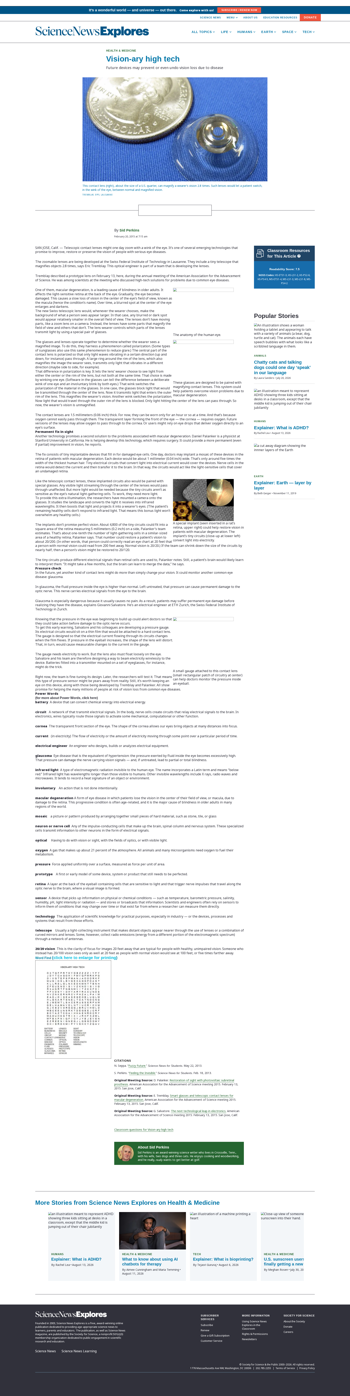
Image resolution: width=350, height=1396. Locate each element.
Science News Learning (79, 1351)
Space (288, 32)
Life (224, 32)
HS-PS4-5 (263, 279)
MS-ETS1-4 (275, 279)
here (93, 698)
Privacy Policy (307, 1368)
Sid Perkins (129, 230)
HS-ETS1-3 (281, 275)
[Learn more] (299, 256)
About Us (250, 17)
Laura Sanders (265, 378)
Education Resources (280, 17)
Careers (288, 1332)
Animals (260, 355)
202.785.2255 (263, 1368)
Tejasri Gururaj (207, 1265)
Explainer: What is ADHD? (281, 427)
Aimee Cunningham (139, 1270)
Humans (244, 32)
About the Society (294, 1321)
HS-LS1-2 (293, 275)
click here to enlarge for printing (84, 957)
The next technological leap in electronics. (198, 1111)
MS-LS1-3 (288, 279)
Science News (210, 17)
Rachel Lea (263, 433)
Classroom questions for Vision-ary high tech (143, 1129)
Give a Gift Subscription (215, 1335)
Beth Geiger (264, 493)
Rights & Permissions (255, 1334)
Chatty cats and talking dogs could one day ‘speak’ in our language (282, 367)
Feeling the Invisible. (142, 1073)
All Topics (202, 32)
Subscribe (207, 1325)
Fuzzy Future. (137, 1066)
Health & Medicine (121, 50)
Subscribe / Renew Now (239, 10)
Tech (307, 32)
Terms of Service (285, 1368)
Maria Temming (168, 1270)
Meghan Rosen (278, 1270)
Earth (267, 32)
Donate (310, 17)
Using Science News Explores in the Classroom (254, 1325)
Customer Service (211, 1341)
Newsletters (249, 1339)
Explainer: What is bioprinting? (223, 1259)
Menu (231, 17)
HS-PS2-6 (304, 275)
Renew (205, 1330)
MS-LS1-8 (300, 279)
